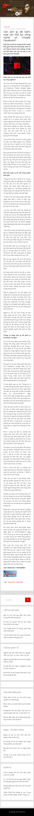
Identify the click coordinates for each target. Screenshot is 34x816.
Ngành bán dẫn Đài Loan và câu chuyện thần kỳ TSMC (17, 660)
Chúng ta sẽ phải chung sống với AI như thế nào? (17, 756)
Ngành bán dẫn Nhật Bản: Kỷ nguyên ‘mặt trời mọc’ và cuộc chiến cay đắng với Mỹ (17, 654)
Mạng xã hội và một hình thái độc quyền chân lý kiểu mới (17, 736)
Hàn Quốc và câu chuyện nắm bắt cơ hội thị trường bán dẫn (17, 674)
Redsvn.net (22, 812)
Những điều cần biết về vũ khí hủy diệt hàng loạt (17, 787)
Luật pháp (19, 582)
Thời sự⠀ (7, 29)
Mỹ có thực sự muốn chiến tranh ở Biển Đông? (17, 705)
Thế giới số (11, 582)
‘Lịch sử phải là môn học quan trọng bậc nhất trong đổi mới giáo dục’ (17, 636)
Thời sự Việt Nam (11, 610)
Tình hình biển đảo (12, 692)
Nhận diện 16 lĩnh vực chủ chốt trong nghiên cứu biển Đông (17, 698)
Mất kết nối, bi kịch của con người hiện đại (17, 749)
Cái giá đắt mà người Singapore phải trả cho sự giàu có (17, 667)
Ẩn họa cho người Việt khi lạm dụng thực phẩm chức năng (17, 623)
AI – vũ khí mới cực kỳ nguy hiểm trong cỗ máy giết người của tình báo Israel (17, 780)
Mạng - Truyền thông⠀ (18, 29)
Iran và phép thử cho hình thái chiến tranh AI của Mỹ (17, 773)
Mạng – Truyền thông (13, 730)
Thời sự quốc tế (11, 648)
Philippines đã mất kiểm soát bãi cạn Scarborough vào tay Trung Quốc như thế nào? (17, 712)
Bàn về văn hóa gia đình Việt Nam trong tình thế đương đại (17, 616)
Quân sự (7, 768)
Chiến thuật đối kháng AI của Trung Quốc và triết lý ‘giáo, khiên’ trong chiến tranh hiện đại (17, 793)
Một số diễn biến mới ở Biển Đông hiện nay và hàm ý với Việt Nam (17, 718)
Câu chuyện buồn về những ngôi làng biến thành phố (17, 629)
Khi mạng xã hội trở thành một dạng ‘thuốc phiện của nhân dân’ (17, 742)
